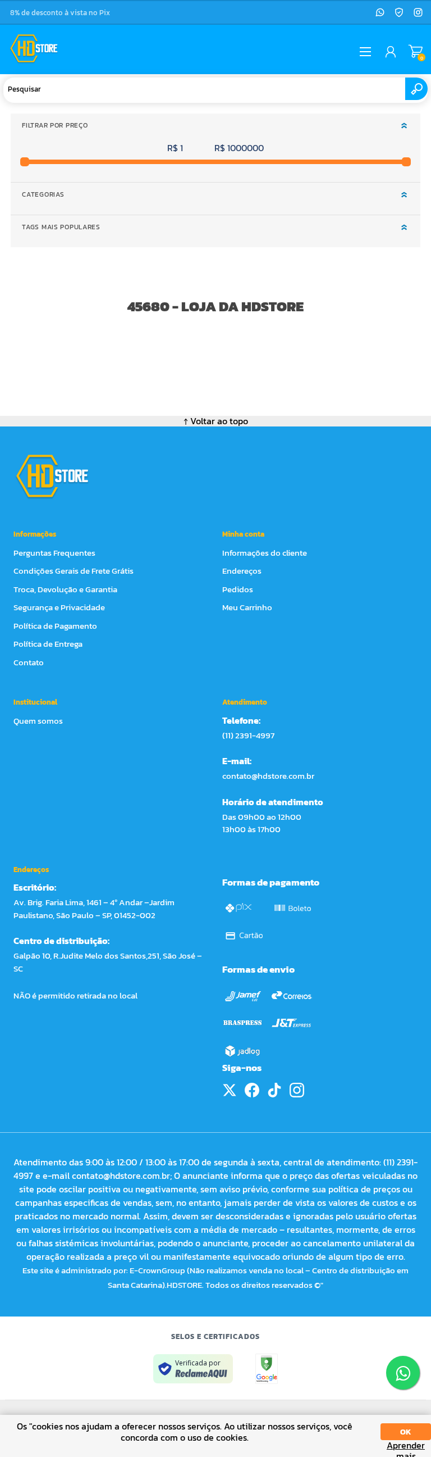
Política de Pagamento (55, 625)
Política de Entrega (47, 643)
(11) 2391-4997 (248, 735)
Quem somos (38, 720)
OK (405, 1432)
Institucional (35, 702)
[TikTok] (274, 1090)
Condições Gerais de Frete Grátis (73, 570)
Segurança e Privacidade (59, 607)
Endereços (242, 570)
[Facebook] (252, 1090)
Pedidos (237, 589)
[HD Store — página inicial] (62, 476)
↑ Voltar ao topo (216, 421)
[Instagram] (418, 12)
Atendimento (244, 702)
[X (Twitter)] (229, 1090)
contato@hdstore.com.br (268, 775)
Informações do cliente (264, 552)
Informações (34, 534)
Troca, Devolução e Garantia (65, 589)
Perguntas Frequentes (54, 552)
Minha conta (243, 534)
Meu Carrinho (415, 51)
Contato (28, 662)
